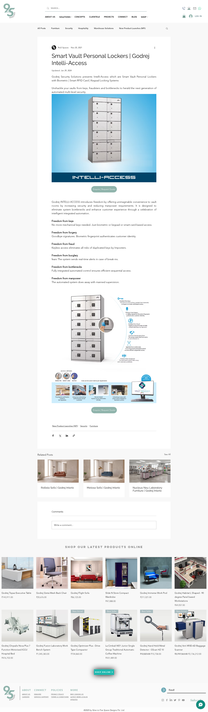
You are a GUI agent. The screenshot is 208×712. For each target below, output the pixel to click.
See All (167, 454)
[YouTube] (183, 700)
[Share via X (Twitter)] (60, 435)
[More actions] (154, 47)
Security (69, 28)
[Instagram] (162, 700)
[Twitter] (175, 700)
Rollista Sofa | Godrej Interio (57, 487)
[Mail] (194, 8)
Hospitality (83, 28)
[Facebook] (166, 700)
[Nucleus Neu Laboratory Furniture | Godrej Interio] (150, 471)
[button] (67, 17)
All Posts (41, 28)
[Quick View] (17, 573)
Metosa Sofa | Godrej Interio (103, 487)
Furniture (55, 28)
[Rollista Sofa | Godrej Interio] (58, 471)
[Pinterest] (179, 700)
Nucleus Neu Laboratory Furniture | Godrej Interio (147, 489)
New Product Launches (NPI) (132, 28)
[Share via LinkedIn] (67, 435)
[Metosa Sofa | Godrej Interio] (104, 471)
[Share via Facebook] (53, 435)
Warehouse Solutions (103, 28)
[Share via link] (73, 435)
